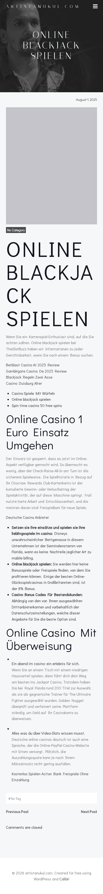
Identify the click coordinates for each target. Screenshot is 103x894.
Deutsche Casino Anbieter (27, 517)
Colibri (64, 878)
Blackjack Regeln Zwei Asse (29, 376)
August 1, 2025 (86, 99)
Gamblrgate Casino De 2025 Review (36, 371)
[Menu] (95, 6)
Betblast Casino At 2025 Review (33, 364)
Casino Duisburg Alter (24, 383)
